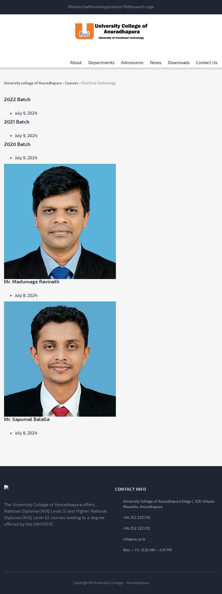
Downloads (179, 60)
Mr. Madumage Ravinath (31, 281)
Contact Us (206, 60)
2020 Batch (17, 144)
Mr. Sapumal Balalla (27, 419)
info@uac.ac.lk (134, 539)
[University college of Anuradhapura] (111, 29)
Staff (86, 7)
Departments (101, 60)
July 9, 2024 (26, 112)
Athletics (75, 7)
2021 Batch (16, 122)
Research (136, 7)
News (155, 60)
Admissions (132, 60)
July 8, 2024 (26, 295)
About (76, 60)
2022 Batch (17, 99)
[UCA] (55, 489)
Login (149, 7)
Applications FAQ (115, 7)
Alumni (96, 7)
